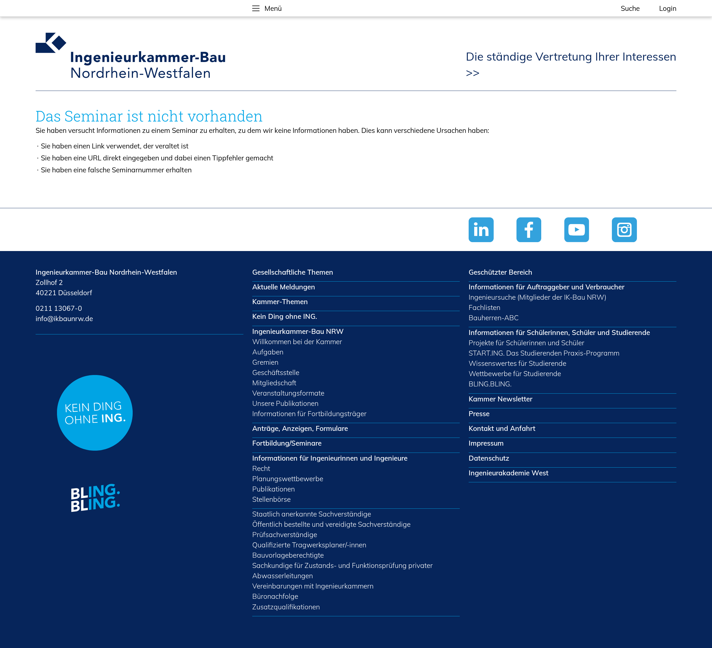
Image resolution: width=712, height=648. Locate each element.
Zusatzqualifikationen (286, 606)
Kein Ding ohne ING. (284, 316)
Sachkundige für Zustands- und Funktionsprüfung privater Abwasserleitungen (342, 570)
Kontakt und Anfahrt (502, 428)
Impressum (486, 443)
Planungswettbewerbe (287, 478)
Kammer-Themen (280, 301)
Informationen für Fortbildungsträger (309, 413)
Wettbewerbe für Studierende (515, 373)
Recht (261, 468)
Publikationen (273, 489)
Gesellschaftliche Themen (292, 272)
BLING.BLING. (490, 383)
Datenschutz (489, 458)
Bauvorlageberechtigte (288, 555)
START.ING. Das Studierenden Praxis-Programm (544, 353)
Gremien (265, 362)
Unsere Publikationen (285, 403)
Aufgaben (267, 351)
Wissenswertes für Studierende (517, 363)
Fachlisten (484, 307)
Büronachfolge (275, 596)
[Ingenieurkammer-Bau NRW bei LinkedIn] (492, 246)
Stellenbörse (271, 499)
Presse (479, 413)
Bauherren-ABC (494, 317)
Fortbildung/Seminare (287, 443)
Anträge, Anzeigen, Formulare (300, 428)
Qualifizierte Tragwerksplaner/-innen (309, 544)
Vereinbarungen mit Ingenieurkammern (313, 586)
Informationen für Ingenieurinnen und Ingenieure (329, 458)
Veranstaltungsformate (288, 393)
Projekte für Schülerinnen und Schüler (526, 342)
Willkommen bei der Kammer (297, 341)
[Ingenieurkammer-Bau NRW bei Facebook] (540, 246)
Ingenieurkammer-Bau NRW (298, 331)
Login (667, 8)
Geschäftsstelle (275, 372)
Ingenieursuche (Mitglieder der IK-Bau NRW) (537, 297)
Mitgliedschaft (274, 382)
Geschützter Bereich (500, 272)
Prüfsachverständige (284, 534)
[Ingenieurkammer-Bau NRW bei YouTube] (588, 246)
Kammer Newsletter (500, 398)
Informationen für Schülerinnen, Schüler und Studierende (559, 332)
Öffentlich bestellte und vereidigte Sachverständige (331, 524)
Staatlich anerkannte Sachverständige (311, 514)
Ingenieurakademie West (508, 472)
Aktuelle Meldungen (283, 286)
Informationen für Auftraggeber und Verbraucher (546, 286)
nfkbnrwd (63, 318)
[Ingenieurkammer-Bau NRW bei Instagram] (636, 246)
